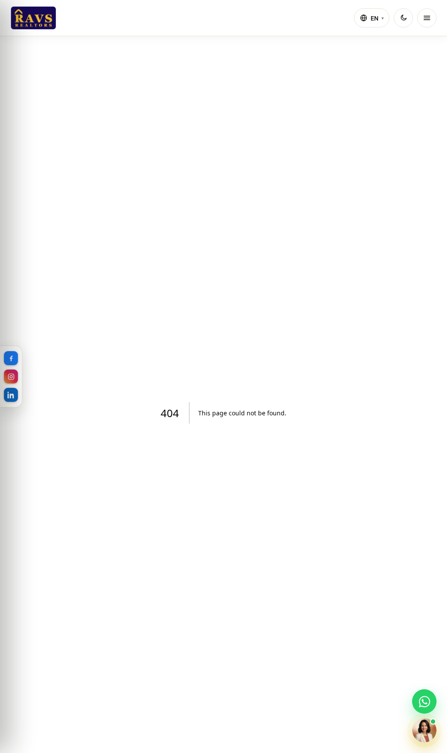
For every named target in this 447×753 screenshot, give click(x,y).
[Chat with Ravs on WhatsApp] (424, 701)
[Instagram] (11, 376)
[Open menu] (427, 18)
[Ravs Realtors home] (33, 18)
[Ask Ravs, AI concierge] (424, 730)
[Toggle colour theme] (403, 18)
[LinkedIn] (11, 395)
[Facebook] (11, 358)
